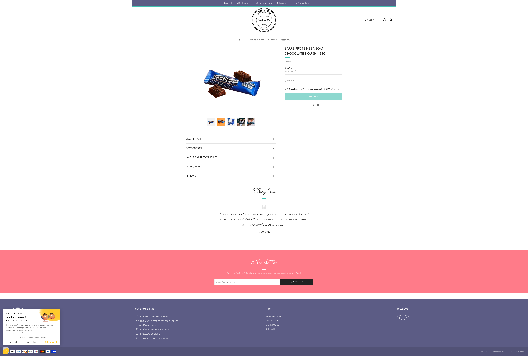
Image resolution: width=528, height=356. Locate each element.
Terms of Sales (274, 317)
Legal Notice (273, 321)
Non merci (12, 342)
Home (240, 40)
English (369, 20)
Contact (270, 329)
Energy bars (250, 40)
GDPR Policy (272, 325)
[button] (211, 122)
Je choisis (31, 342)
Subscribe (296, 282)
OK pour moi (51, 342)
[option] (231, 80)
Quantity (289, 80)
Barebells (289, 61)
